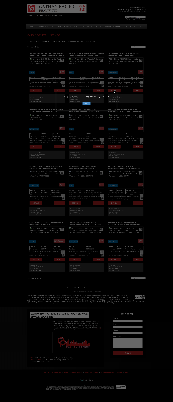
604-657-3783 (34, 212)
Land (53, 41)
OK (86, 104)
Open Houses (90, 41)
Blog (142, 26)
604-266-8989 (34, 99)
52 (99, 288)
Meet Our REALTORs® (67, 26)
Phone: (115, 330)
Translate (142, 19)
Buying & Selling (90, 26)
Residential (62, 41)
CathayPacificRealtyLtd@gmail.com (132, 9)
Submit (128, 353)
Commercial (44, 41)
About (129, 26)
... (93, 288)
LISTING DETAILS (36, 90)
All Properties (32, 41)
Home (31, 26)
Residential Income (75, 41)
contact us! (97, 329)
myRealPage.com (86, 380)
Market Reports (113, 26)
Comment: (117, 336)
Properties (44, 26)
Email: (115, 324)
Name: (115, 318)
